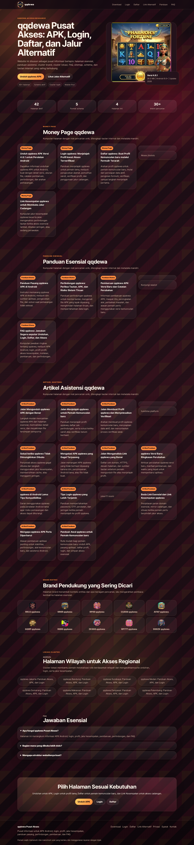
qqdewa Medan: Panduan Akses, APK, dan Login (157, 681)
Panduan (163, 4)
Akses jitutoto (148, 155)
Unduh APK (84, 801)
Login (127, 4)
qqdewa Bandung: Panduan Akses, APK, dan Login (77, 681)
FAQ (173, 4)
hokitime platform (150, 411)
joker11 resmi (107, 496)
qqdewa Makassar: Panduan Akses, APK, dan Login (77, 692)
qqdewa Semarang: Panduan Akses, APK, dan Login (36, 692)
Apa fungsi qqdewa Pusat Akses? (40, 730)
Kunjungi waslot (149, 285)
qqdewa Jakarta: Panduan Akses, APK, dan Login (36, 681)
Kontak (173, 826)
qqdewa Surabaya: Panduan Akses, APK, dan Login (117, 681)
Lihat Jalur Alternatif (59, 76)
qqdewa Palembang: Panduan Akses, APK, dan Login (157, 692)
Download (116, 4)
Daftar (136, 4)
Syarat (165, 826)
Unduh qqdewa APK (30, 76)
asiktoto (47, 656)
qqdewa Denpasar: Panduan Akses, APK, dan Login (117, 692)
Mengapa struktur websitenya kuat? (41, 755)
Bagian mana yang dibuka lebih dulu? (42, 745)
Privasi (156, 826)
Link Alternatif (149, 4)
